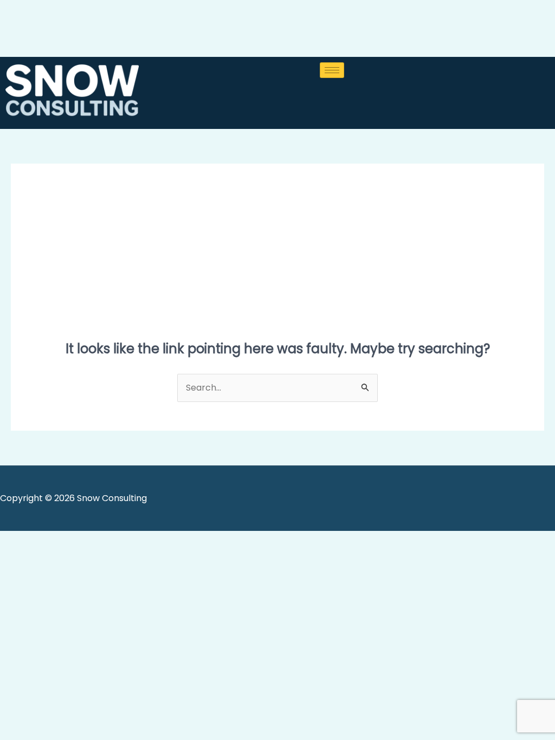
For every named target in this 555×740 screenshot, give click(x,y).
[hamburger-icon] (332, 70)
